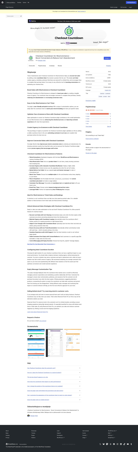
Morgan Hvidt (41, 60)
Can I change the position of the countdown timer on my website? (45, 386)
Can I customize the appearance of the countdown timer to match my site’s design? (49, 395)
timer (109, 96)
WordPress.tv (61, 437)
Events (84, 433)
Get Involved (86, 430)
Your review (89, 126)
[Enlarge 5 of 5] (79, 331)
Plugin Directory (9, 7)
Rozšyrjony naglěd (91, 100)
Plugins (33, 435)
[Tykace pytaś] (21, 16)
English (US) (108, 90)
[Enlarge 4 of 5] (61, 331)
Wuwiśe (60, 65)
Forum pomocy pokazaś (92, 138)
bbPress (110, 435)
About (7, 430)
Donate (85, 435)
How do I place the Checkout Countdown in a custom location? (44, 372)
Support (59, 433)
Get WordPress (131, 2)
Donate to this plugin (91, 153)
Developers (60, 435)
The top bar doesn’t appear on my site (37, 377)
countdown (107, 93)
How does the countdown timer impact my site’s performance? (44, 381)
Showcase (33, 430)
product (105, 96)
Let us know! (42, 321)
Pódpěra (108, 65)
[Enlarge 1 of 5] (42, 331)
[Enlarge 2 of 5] (42, 340)
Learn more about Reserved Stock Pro (37, 312)
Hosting (7, 435)
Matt (109, 433)
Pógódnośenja (42, 65)
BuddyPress (111, 437)
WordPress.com (112, 430)
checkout (102, 93)
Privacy (7, 437)
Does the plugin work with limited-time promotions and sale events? (45, 390)
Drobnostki (32, 65)
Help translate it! (82, 11)
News (7, 433)
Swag (84, 437)
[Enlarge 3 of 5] (42, 350)
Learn (58, 430)
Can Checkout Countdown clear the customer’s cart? (41, 368)
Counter (100, 96)
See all (109, 126)
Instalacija (51, 65)
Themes (33, 433)
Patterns (33, 437)
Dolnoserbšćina (22, 444)
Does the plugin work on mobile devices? (38, 399)
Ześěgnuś (107, 58)
